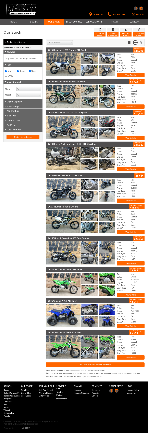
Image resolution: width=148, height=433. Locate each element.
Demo (22, 71)
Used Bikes (26, 396)
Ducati (6, 390)
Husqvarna (7, 399)
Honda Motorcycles (11, 396)
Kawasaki (7, 402)
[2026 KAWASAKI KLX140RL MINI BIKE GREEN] (80, 347)
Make (7, 89)
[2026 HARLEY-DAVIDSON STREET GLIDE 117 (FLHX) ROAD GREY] (80, 158)
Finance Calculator (82, 393)
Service (59, 392)
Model (8, 95)
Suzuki (6, 407)
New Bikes (25, 390)
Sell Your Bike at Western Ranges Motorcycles (46, 393)
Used (33, 71)
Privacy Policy (133, 390)
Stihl (5, 404)
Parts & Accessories (61, 396)
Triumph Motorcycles (8, 411)
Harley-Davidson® (11, 393)
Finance (77, 390)
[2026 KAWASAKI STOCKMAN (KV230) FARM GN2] (80, 96)
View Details (130, 75)
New (9, 71)
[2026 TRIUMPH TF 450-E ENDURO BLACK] (80, 221)
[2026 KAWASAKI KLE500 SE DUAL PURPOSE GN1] (80, 127)
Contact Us (96, 390)
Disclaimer (131, 393)
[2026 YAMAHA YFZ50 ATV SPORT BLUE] (80, 315)
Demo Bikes (26, 393)
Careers (95, 396)
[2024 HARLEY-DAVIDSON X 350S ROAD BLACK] (80, 190)
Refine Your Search (15, 42)
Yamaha (6, 416)
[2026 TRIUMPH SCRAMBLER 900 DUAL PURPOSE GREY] (80, 252)
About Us (95, 393)
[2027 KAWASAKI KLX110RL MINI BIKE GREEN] (80, 284)
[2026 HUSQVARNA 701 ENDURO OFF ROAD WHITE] (80, 64)
